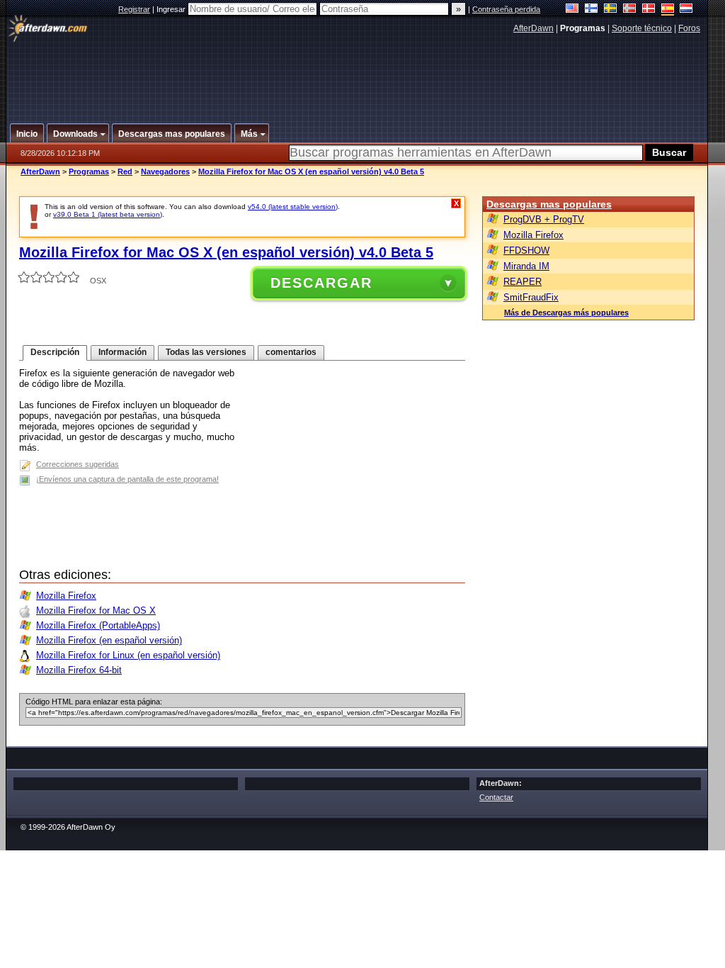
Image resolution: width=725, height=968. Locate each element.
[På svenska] (610, 10)
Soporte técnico (642, 28)
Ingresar (172, 9)
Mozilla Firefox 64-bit (79, 670)
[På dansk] (649, 10)
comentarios (291, 352)
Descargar (321, 283)
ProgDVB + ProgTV (543, 219)
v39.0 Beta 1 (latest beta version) (107, 214)
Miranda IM (526, 266)
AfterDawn (533, 28)
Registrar (134, 9)
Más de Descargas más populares (566, 312)
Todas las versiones (206, 352)
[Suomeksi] (591, 10)
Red (125, 171)
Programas (89, 171)
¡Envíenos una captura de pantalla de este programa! (127, 479)
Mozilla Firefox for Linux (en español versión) (128, 655)
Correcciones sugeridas (77, 464)
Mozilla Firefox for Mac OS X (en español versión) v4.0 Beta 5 (311, 171)
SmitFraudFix (531, 297)
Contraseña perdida (506, 9)
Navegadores (165, 171)
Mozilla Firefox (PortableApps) (98, 625)
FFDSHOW (526, 250)
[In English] (572, 10)
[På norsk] (629, 10)
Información (122, 352)
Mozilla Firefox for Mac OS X (96, 610)
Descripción (54, 352)
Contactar (496, 797)
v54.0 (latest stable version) (293, 206)
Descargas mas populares (549, 204)
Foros (689, 28)
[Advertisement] (357, 73)
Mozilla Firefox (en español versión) (109, 640)
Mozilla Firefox (66, 595)
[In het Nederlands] (686, 10)
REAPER (522, 281)
